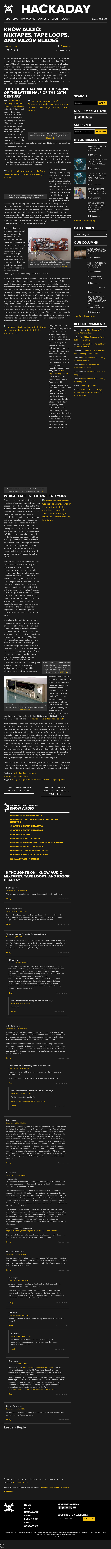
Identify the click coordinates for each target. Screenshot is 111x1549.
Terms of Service (94, 1532)
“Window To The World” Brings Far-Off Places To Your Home (56, 790)
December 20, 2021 (63, 50)
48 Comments (95, 258)
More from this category (84, 220)
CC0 (41, 491)
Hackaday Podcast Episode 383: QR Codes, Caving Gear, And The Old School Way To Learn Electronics (96, 302)
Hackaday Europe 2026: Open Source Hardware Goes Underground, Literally (96, 207)
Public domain (49, 138)
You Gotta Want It (96, 288)
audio (30, 779)
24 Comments (95, 198)
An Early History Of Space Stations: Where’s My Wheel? (97, 162)
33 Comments (95, 272)
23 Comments (95, 168)
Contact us (90, 117)
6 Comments (95, 312)
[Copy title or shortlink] (17, 50)
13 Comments (95, 155)
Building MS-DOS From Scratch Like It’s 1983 (19, 789)
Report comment (63, 899)
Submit (56, 19)
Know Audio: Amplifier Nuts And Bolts (29, 855)
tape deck (62, 779)
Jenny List (12, 46)
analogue (22, 779)
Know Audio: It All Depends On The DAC (29, 851)
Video (27, 1515)
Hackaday (56, 9)
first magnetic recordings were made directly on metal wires (14, 103)
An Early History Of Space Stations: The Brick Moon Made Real (97, 177)
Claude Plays (88, 385)
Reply (8, 898)
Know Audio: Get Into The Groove (26, 847)
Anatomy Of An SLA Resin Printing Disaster (96, 148)
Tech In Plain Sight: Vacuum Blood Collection (96, 265)
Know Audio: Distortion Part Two (27, 826)
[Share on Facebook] (5, 50)
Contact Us (31, 1526)
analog (14, 779)
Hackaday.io (28, 19)
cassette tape (50, 779)
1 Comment (94, 283)
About (66, 19)
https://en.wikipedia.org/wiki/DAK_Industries (28, 1101)
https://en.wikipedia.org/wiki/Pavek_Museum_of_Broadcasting (32, 1389)
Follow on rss (87, 117)
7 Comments (95, 216)
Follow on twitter (79, 117)
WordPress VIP (59, 1537)
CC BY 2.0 (63, 267)
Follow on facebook (75, 117)
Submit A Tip (31, 1519)
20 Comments (95, 184)
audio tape (38, 779)
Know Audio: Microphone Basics (26, 816)
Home (7, 19)
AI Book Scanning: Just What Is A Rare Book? (96, 251)
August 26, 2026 (99, 19)
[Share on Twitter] (8, 50)
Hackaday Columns (21, 773)
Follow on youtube (83, 117)
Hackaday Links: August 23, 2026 (95, 277)
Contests (43, 19)
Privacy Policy (83, 1532)
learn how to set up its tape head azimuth (45, 719)
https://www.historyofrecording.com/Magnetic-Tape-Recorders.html (32, 1231)
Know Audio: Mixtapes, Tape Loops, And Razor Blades (36, 842)
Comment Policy (20, 1482)
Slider (25, 776)
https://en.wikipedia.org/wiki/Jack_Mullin (38, 1367)
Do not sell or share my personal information (60, 1535)
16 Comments (65, 46)
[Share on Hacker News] (11, 50)
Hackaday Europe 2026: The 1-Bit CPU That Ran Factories (96, 191)
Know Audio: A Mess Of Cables (25, 838)
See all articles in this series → (26, 859)
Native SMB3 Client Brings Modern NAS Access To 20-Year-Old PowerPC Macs (88, 392)
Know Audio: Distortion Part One (26, 830)
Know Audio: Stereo (20, 834)
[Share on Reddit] (14, 50)
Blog (15, 19)
